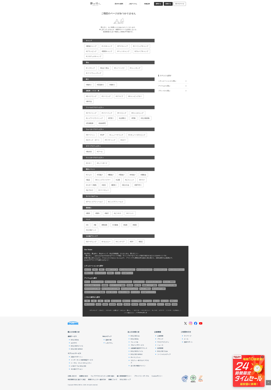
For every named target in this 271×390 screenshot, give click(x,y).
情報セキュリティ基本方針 (97, 379)
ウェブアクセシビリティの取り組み (102, 376)
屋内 (97, 213)
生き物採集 (146, 118)
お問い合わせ (72, 376)
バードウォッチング (94, 73)
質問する (158, 4)
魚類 (125, 225)
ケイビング (122, 113)
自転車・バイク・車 (92, 91)
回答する (168, 4)
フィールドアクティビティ (95, 107)
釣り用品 (138, 285)
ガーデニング (91, 242)
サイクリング (91, 96)
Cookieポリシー (157, 376)
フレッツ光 (134, 342)
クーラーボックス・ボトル (154, 281)
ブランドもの (147, 301)
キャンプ (89, 40)
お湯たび (115, 310)
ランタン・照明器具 (169, 281)
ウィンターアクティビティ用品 (168, 285)
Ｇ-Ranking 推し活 (141, 312)
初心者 (99, 304)
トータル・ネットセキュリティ (81, 363)
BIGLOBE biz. (135, 336)
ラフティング (110, 140)
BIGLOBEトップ (125, 379)
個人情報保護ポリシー (124, 376)
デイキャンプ (123, 46)
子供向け (143, 304)
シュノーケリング (116, 135)
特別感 (175, 304)
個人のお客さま (74, 332)
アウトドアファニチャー (125, 281)
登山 (87, 62)
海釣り (89, 85)
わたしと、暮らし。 (126, 310)
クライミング (91, 113)
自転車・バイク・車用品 (150, 285)
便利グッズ (174, 301)
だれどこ (101, 310)
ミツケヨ (168, 310)
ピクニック (130, 180)
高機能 (168, 304)
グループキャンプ (142, 51)
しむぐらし (109, 343)
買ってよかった (90, 304)
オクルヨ (108, 310)
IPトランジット (136, 357)
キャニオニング (137, 113)
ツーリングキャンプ (141, 46)
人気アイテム (133, 4)
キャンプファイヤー (103, 180)
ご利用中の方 (186, 332)
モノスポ (154, 310)
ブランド (160, 339)
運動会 (143, 175)
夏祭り (114, 185)
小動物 (115, 225)
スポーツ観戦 (91, 185)
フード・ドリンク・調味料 (118, 285)
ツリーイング (107, 113)
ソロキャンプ (107, 46)
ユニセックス (151, 304)
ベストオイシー (145, 310)
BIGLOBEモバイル (77, 346)
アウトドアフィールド (95, 202)
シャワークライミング (95, 118)
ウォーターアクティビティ (95, 129)
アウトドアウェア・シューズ (130, 288)
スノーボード (102, 163)
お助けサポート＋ (77, 357)
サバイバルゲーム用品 (159, 288)
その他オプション (77, 369)
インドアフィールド (116, 202)
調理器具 (105, 285)
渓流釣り (101, 85)
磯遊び (111, 175)
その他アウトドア (92, 236)
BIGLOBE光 (75, 340)
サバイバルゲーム (92, 196)
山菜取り (123, 118)
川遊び (100, 175)
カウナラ (161, 310)
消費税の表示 (83, 376)
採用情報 (160, 348)
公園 (118, 180)
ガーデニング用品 (124, 292)
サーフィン (91, 135)
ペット (88, 219)
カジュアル (165, 301)
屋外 (88, 213)
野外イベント (90, 169)
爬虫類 (104, 225)
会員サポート (188, 342)
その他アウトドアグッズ (148, 292)
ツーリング (107, 96)
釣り (87, 79)
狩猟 (134, 118)
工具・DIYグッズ (112, 292)
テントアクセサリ (110, 281)
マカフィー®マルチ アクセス (140, 361)
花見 (104, 185)
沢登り (111, 118)
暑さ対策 (127, 304)
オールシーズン (116, 301)
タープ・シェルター (97, 281)
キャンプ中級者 (137, 301)
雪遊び (122, 175)
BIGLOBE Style (162, 351)
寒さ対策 (135, 304)
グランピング (91, 51)
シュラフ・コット (139, 281)
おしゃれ (156, 301)
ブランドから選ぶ (164, 91)
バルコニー (107, 242)
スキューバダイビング (137, 135)
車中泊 (89, 101)
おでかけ (90, 190)
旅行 (107, 213)
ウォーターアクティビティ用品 (111, 288)
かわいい (161, 304)
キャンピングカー (135, 96)
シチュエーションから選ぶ (167, 81)
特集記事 (147, 4)
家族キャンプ (91, 46)
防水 (120, 304)
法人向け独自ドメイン (138, 366)
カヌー (123, 140)
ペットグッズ (135, 292)
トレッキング (135, 68)
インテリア (121, 242)
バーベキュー (104, 190)
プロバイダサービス (137, 345)
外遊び (133, 175)
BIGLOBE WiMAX (77, 349)
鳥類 (135, 225)
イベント (130, 213)
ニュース (160, 345)
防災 (141, 242)
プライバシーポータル (141, 376)
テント (87, 281)
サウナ (142, 180)
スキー (89, 163)
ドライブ (120, 96)
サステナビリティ (163, 342)
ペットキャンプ (123, 51)
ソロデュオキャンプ (94, 56)
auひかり (74, 343)
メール (186, 339)
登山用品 (130, 285)
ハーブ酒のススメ (129, 313)
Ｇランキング (93, 310)
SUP (102, 135)
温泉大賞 (108, 340)
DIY (132, 242)
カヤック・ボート (93, 140)
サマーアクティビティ (93, 146)
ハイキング (91, 68)
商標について (112, 379)
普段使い (89, 208)
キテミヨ (136, 310)
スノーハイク (120, 68)
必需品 (105, 304)
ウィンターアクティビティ (95, 157)
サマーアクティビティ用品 (93, 288)
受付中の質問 (119, 4)
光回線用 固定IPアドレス (139, 348)
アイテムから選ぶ (164, 86)
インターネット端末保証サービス (82, 360)
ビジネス (118, 213)
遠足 (88, 180)
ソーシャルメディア (164, 354)
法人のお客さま (133, 332)
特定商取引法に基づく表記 (77, 379)
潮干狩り (138, 185)
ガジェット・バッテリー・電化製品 (95, 292)
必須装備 (112, 304)
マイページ (180, 4)
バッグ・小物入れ (145, 288)
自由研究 (102, 123)
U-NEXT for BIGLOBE (78, 366)
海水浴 (89, 151)
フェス (89, 175)
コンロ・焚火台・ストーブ (93, 285)
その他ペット (91, 230)
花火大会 (126, 185)
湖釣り (112, 85)
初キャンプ (127, 301)
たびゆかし (176, 310)
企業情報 (157, 332)
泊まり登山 (105, 68)
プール (100, 151)
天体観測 (90, 123)
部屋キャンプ (107, 51)
